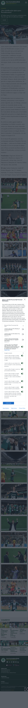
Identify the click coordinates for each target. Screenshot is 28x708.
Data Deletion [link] (6, 408)
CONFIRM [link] (8, 403)
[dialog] (14, 354)
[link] (25, 299)
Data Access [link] (14, 408)
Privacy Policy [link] (22, 408)
